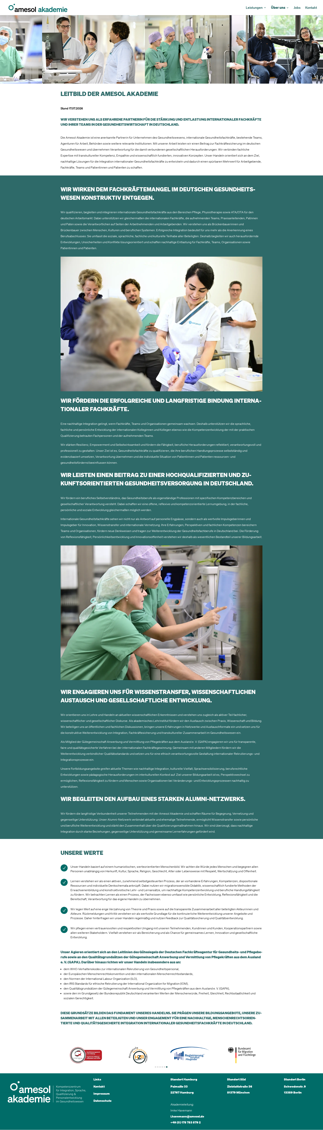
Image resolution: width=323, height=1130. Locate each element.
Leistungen (254, 8)
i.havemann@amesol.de (187, 1116)
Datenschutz (102, 1101)
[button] (155, 1067)
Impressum (101, 1093)
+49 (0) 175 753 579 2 (185, 1122)
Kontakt (311, 8)
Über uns (278, 8)
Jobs (297, 8)
